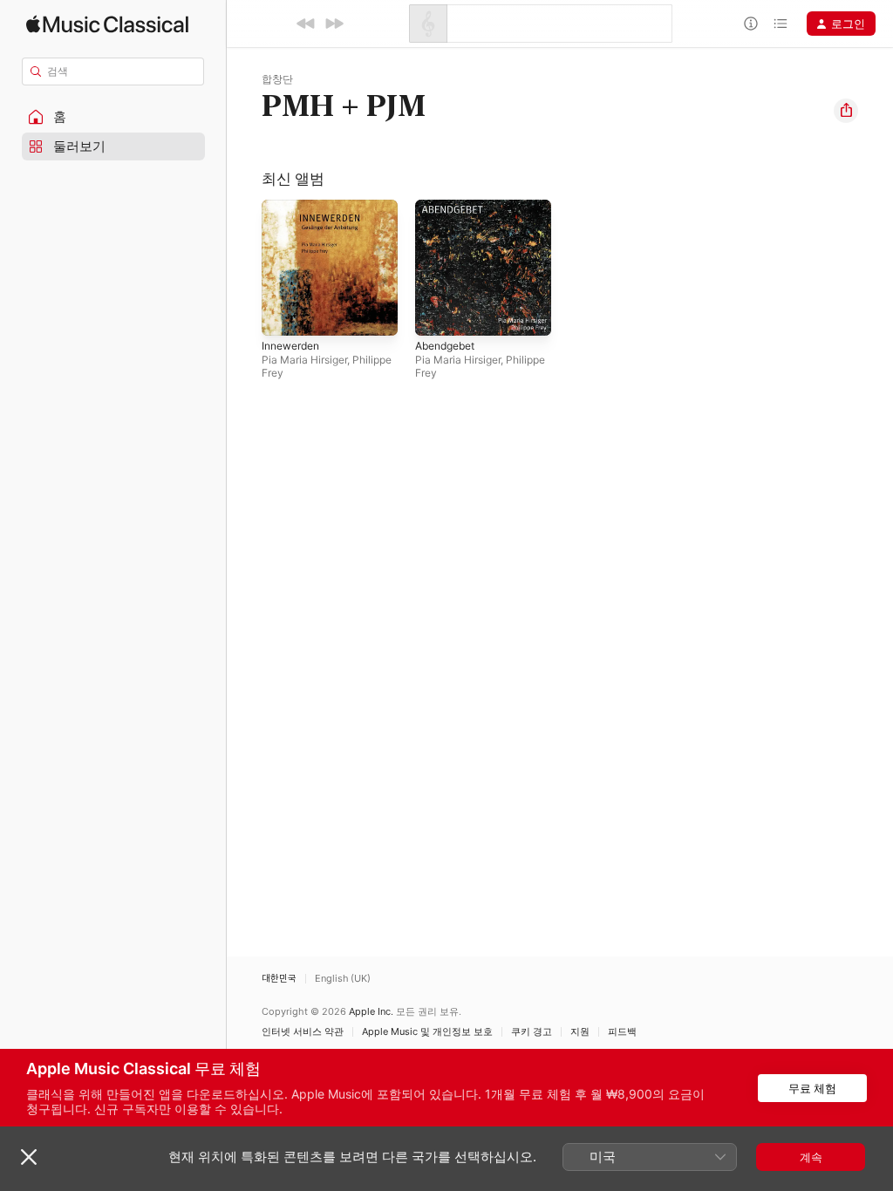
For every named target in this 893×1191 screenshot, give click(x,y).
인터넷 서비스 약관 (303, 1032)
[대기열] (780, 23)
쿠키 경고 (531, 1032)
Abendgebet (444, 345)
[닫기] (29, 1157)
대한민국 (279, 978)
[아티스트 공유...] (846, 111)
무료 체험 (812, 1088)
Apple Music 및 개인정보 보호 (427, 1032)
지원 (580, 1032)
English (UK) (343, 978)
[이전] (306, 23)
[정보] (751, 23)
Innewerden (290, 345)
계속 (811, 1157)
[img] (107, 24)
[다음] (334, 23)
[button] (113, 117)
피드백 (622, 1032)
